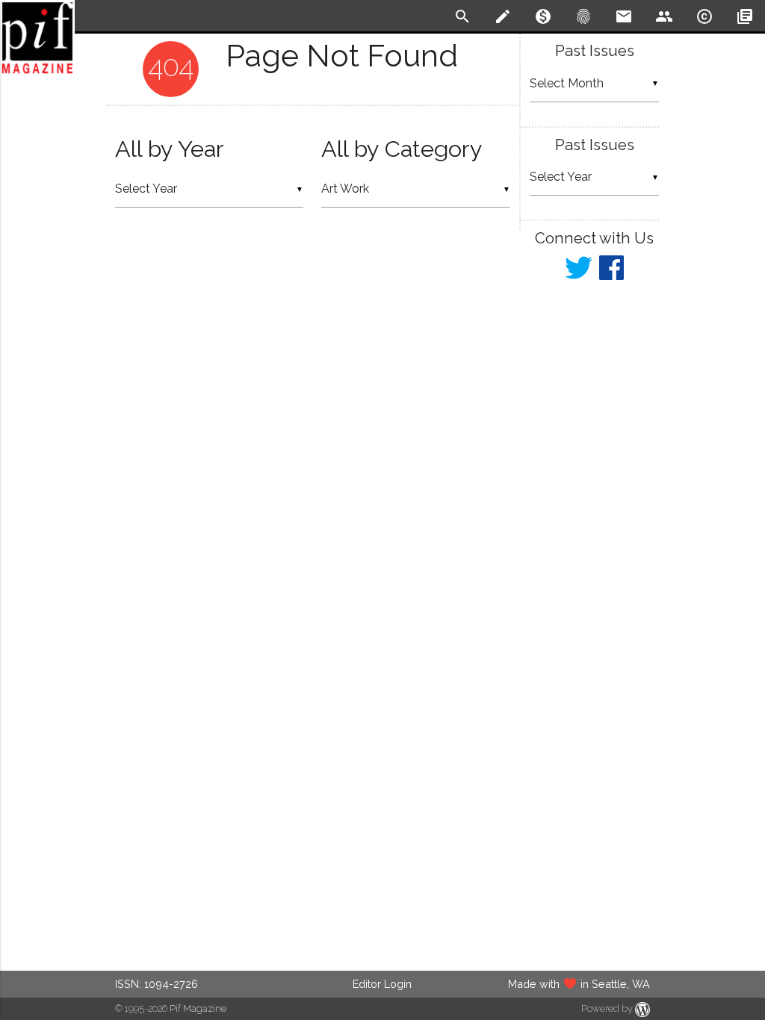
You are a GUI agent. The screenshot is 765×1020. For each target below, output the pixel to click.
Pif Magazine (198, 1008)
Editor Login (382, 983)
